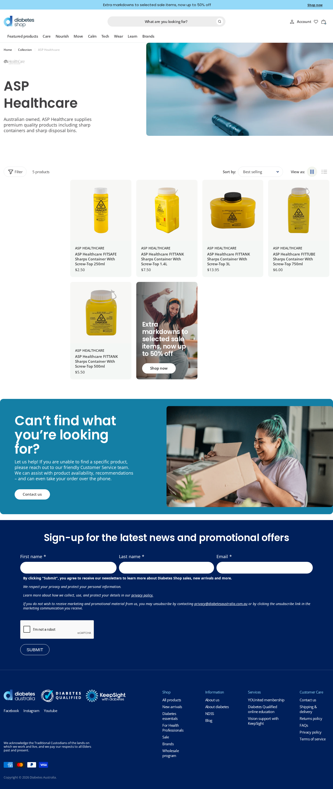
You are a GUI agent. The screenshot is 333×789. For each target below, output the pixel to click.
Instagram (31, 710)
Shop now (315, 5)
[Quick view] (124, 191)
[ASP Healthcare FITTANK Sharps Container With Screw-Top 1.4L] (166, 210)
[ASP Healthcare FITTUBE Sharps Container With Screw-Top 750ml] (298, 210)
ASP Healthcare (89, 248)
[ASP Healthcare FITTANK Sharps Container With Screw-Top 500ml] (100, 312)
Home (8, 50)
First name (31, 556)
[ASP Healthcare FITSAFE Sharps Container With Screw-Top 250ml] (100, 210)
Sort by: (229, 171)
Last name (129, 556)
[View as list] (324, 172)
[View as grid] (312, 172)
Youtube (50, 710)
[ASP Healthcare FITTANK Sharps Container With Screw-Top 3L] (233, 210)
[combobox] (166, 21)
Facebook (11, 710)
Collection (25, 50)
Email (222, 556)
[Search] (219, 21)
